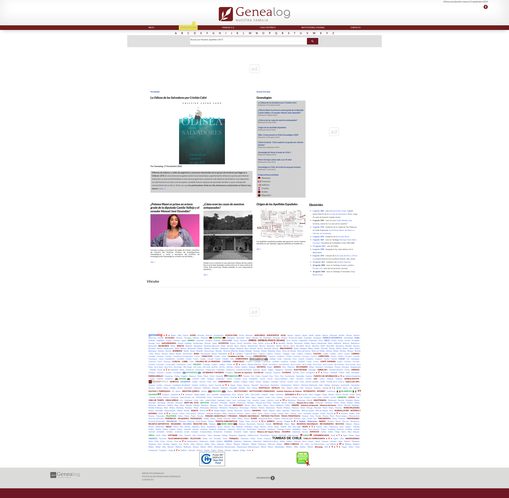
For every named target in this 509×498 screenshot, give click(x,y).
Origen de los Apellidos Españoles (272, 127)
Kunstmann (218, 397)
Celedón (225, 359)
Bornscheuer (209, 351)
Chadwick (309, 359)
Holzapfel (233, 388)
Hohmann (197, 388)
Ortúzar (293, 413)
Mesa (260, 405)
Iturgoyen (165, 395)
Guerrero (151, 385)
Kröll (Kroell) (201, 397)
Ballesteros (355, 343)
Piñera (240, 418)
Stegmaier (233, 435)
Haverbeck (275, 385)
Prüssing (190, 421)
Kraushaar (175, 397)
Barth (323, 346)
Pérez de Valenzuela (156, 418)
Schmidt (151, 432)
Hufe (301, 388)
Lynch (277, 400)
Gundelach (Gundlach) (181, 385)
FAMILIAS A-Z (228, 27)
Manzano (179, 403)
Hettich (159, 388)
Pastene (305, 416)
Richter (151, 427)
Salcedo (356, 427)
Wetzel (263, 447)
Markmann (241, 403)
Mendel (189, 405)
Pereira (325, 416)
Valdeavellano (192, 441)
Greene (290, 382)
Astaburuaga (198, 343)
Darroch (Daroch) (254, 364)
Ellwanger (312, 370)
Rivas (203, 427)
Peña (312, 416)
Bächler (290, 343)
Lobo (201, 400)
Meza (272, 405)
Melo (176, 405)
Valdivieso (238, 441)
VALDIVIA (228, 441)
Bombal (168, 351)
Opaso (247, 413)
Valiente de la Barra (270, 441)
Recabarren (355, 421)
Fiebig (177, 376)
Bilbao (310, 348)
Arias (321, 340)
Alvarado (276, 338)
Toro (210, 439)
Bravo (278, 351)
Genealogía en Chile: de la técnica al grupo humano (279, 167)
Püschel (254, 421)
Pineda (219, 418)
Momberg (179, 408)
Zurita (249, 450)
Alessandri (240, 338)
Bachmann (298, 343)
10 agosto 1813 (319, 262)
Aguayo (290, 335)
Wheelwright (279, 447)
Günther (195, 385)
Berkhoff (240, 348)
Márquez (250, 403)
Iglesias (356, 388)
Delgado (252, 367)
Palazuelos (160, 416)
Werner (203, 447)
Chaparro (318, 359)
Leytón (333, 397)
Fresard (265, 376)
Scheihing (331, 429)
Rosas (270, 427)
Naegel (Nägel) (219, 411)
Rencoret (260, 424)
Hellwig (327, 385)
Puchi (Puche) (201, 421)
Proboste (341, 418)
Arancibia (200, 340)
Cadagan (286, 354)
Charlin (326, 359)
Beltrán (183, 348)
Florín (212, 376)
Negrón (272, 410)
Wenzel (196, 447)
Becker (160, 348)
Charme (334, 359)
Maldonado (332, 400)
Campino (160, 356)
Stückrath (282, 435)
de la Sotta (158, 367)
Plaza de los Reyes (266, 418)
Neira (278, 411)
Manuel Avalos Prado (338, 211)
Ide (351, 388)
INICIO (151, 27)
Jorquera (264, 395)
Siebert (323, 432)
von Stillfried (331, 444)
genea (153, 335)
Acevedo (200, 335)
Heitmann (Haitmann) (309, 385)
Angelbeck (161, 340)
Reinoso (242, 424)
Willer (296, 447)
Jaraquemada (225, 395)
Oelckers (201, 414)
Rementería (251, 424)
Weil (164, 447)
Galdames (169, 379)
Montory (287, 408)
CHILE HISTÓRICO (268, 27)
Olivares (240, 413)
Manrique (152, 403)
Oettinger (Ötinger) (213, 414)
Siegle (337, 432)
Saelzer (319, 427)
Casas (161, 359)
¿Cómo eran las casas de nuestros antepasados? (277, 120)
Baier (330, 343)
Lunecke (255, 400)
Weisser (170, 447)
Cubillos (222, 364)
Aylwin (260, 343)
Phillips (206, 418)
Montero (254, 408)
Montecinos (233, 408)
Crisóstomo (181, 364)
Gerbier (195, 382)
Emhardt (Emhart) (336, 370)
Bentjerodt (224, 348)
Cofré (191, 362)
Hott (283, 388)
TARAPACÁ (152, 438)
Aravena (243, 340)
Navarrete (238, 410)
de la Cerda (306, 364)
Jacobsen (188, 395)
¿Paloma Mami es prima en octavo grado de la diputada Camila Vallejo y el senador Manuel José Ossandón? (174, 207)
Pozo (304, 418)
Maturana (152, 405)
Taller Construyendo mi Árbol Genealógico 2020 (278, 135)
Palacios (151, 416)
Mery (254, 405)
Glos (215, 382)
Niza (331, 410)
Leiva (314, 397)
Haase (232, 385)
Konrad (152, 397)
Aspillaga (188, 343)
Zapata (206, 450)
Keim (311, 395)
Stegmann (242, 435)
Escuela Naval (343, 237)
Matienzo (328, 403)
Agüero (297, 335)
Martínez (291, 403)
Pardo (193, 416)
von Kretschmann (317, 444)
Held (320, 385)
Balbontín (337, 343)
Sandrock (212, 429)
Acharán (209, 335)
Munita (151, 411)
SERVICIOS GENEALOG (153, 473)
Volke (307, 444)
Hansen (246, 385)
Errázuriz (160, 373)
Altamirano (267, 338)
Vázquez (333, 441)
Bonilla (186, 351)
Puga (248, 421)
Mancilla (341, 400)
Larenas (280, 397)
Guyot (211, 385)
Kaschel (304, 395)
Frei (252, 376)
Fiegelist (184, 376)
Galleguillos (220, 379)
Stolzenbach (265, 435)
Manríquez (161, 403)
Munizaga (159, 410)
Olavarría (231, 413)
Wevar (270, 447)
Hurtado (326, 388)
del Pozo (215, 367)
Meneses (213, 405)
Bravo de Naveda (289, 351)
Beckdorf (151, 348)
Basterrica (340, 346)
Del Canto (197, 367)
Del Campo (187, 367)
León (320, 397)
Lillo (357, 397)
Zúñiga (242, 450)
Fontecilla (219, 376)
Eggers (271, 370)
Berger (232, 348)
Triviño (259, 439)
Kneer (352, 395)
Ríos (181, 427)
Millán (287, 405)
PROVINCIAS (171, 421)
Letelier (326, 397)
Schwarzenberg (206, 432)
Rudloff (283, 427)
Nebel (265, 410)
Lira (181, 400)
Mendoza (204, 405)
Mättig (357, 403)
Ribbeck (349, 424)
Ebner (181, 370)
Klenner (331, 395)
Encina (347, 370)
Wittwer (310, 447)
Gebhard (339, 379)
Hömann (242, 388)
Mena (182, 405)
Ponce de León (287, 418)
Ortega (280, 414)
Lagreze (260, 397)
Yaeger (344, 447)
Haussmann (264, 385)
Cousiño (151, 364)
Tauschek (162, 439)
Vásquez (325, 441)
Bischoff (324, 348)
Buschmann (187, 354)
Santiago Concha (283, 429)
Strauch (274, 435)
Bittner (338, 348)
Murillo (186, 410)
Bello (177, 348)
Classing (167, 362)
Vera (159, 444)
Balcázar (346, 343)
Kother (159, 397)
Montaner (214, 408)
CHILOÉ (342, 359)
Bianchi (275, 348)
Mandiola (349, 400)
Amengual (317, 338)
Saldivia (158, 429)
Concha (249, 362)
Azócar (267, 343)
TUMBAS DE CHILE (188, 27)
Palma (180, 416)
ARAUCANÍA (227, 340)
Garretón (299, 379)
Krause (166, 397)
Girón (209, 382)
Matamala (319, 403)
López (228, 400)
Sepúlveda (296, 432)
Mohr (166, 408)
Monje (196, 408)
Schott (186, 432)
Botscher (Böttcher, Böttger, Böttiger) (237, 351)
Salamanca (333, 427)
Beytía (260, 348)
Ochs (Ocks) (191, 414)
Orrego (273, 413)
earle (246, 432)
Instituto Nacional (344, 262)
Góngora (266, 382)
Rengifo (268, 424)
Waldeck (356, 444)
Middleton (280, 405)
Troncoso (267, 439)
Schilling (348, 429)
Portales (297, 418)
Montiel (279, 408)
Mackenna (292, 400)
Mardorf (232, 403)
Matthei (350, 403)
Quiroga (279, 421)
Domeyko (319, 367)
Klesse (338, 395)
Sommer (188, 435)
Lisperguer (189, 400)
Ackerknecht (218, 335)
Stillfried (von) (253, 435)
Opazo (254, 413)
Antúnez (176, 340)
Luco (234, 400)
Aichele (341, 335)
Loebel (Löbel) (210, 400)
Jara (208, 394)
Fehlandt (333, 373)
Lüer (249, 400)
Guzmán (218, 385)
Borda (192, 351)
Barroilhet (300, 346)
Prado (309, 418)
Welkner (178, 447)
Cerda (279, 359)
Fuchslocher (290, 376)
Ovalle (322, 413)
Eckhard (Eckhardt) (243, 370)
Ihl (173, 391)
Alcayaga (187, 338)
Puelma (211, 421)
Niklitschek (295, 411)
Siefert (330, 432)
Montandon (204, 408)
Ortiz (287, 414)
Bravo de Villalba (318, 351)
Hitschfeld (188, 388)
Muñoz (179, 410)
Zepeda (235, 450)
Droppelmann (355, 367)
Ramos (338, 421)
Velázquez (152, 444)
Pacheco (344, 413)
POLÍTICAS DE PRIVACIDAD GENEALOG (161, 476)
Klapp (324, 395)
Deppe (269, 367)
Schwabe (194, 432)
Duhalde (153, 370)
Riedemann (160, 427)
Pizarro (246, 418)
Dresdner (345, 367)
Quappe (287, 421)
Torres (225, 439)
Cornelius (301, 362)
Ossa (300, 413)
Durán (160, 370)
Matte (343, 403)
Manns (356, 400)
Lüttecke (270, 400)
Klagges (318, 395)
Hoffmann (206, 388)
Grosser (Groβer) (312, 382)
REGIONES (187, 424)
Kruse (209, 397)
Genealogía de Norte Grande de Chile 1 (274, 152)
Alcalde (160, 338)
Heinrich (296, 385)
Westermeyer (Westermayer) (248, 447)
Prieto (334, 418)
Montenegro (244, 408)
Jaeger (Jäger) (199, 395)
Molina (172, 408)
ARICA (327, 340)
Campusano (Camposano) (183, 356)
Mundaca (338, 408)
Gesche (202, 382)
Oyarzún (330, 413)
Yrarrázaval (152, 450)
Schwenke (228, 432)
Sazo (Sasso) (313, 429)
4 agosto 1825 (318, 240)
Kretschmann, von (187, 397)
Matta (336, 403)
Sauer (304, 429)
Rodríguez (249, 427)
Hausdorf (254, 385)
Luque (262, 400)
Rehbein (212, 424)
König (358, 395)
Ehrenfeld (288, 370)
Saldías (151, 429)
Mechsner (161, 405)
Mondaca (188, 408)
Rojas (256, 427)
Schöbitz (169, 432)
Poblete (277, 418)
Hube (296, 388)
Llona (196, 400)
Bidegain (303, 348)
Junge (271, 395)
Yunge (170, 450)
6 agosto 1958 (318, 249)
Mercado (227, 405)
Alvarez (284, 338)
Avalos (232, 343)
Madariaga (301, 400)
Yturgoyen (163, 450)
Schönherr (179, 432)
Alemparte (231, 338)
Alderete (196, 338)
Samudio (187, 429)
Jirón (247, 394)
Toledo (204, 439)
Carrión (333, 356)
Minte (340, 405)
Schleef (356, 429)
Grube (322, 382)
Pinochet (227, 419)
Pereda (318, 416)
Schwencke (217, 432)
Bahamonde (322, 343)
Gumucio (167, 385)
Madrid (309, 400)
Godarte (236, 382)
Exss (303, 373)
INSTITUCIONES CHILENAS (313, 27)
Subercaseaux (293, 435)
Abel (179, 335)
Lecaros (307, 397)
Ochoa (181, 413)
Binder (317, 348)
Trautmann (244, 439)
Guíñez (159, 385)
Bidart (296, 348)
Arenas (294, 340)
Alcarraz (179, 338)
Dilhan (311, 367)
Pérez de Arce (354, 416)
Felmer (341, 373)
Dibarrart (291, 367)
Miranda (347, 405)
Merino (247, 405)
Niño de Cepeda (308, 410)
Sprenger (216, 435)
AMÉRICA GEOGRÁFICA (332, 338)
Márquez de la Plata (263, 403)
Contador (257, 362)
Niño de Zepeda (322, 410)
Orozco (266, 413)
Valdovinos (247, 441)
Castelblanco (170, 359)
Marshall (276, 403)
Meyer (266, 405)
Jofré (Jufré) (255, 395)
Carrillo (340, 356)
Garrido (308, 379)
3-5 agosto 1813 (319, 246)
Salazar (348, 427)
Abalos (173, 335)
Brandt (263, 351)
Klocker (345, 395)
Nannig (230, 411)
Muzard (202, 410)
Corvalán (355, 361)
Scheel (323, 429)
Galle (203, 379)
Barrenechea (253, 346)
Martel (284, 403)
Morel (325, 408)
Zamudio (191, 450)
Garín (292, 379)
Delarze (244, 367)
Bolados (161, 351)
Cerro (295, 359)
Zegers (213, 450)
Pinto (234, 418)
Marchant (214, 403)
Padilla (351, 413)
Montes (262, 408)
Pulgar (241, 421)
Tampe (351, 435)
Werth (210, 447)
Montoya (295, 408)
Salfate (165, 429)
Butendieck (223, 354)
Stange (224, 435)
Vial (180, 444)
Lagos (253, 397)
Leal (300, 397)
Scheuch (340, 429)
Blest (352, 348)
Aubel (214, 343)
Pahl (357, 414)
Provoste (182, 421)
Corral (309, 362)
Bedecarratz (169, 348)
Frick (276, 376)
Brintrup (343, 351)
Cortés (339, 362)
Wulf (326, 447)
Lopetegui (221, 400)
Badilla (307, 343)
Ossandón (307, 413)
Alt (261, 338)
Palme (186, 416)
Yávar (357, 447)
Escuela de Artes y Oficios (347, 256)
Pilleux (213, 418)
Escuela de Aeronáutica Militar (340, 214)
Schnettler (160, 432)
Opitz (260, 414)
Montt (302, 408)
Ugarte (335, 439)
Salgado (172, 429)
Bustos (214, 354)
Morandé (317, 408)
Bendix (200, 348)
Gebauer (330, 379)
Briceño (329, 351)
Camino (347, 354)
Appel (183, 340)
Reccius (346, 421)
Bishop (332, 348)
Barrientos (271, 346)
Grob (302, 382)
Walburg (348, 444)
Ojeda (224, 413)
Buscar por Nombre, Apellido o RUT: (206, 39)
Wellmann (187, 447)
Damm (243, 364)
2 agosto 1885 (318, 211)
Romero (263, 427)
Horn (248, 388)
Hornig (254, 388)
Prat (315, 418)
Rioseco (188, 427)
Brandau (256, 351)
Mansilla (170, 403)
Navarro (247, 410)
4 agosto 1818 (318, 237)
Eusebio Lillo (317, 268)
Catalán (203, 359)
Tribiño (252, 439)
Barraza (243, 346)
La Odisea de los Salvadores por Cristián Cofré (277, 103)
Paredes (200, 416)
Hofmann (215, 388)
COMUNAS (226, 361)
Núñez (160, 413)
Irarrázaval (331, 391)
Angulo (169, 340)
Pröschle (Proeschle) (156, 421)
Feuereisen (169, 376)
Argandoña (303, 340)
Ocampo (174, 413)
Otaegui (315, 413)
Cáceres (278, 354)
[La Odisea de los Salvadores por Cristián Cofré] (201, 132)
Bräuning (271, 351)
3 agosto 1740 (318, 227)
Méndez (197, 405)
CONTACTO (355, 27)
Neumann (286, 411)
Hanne (239, 385)
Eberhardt (174, 370)
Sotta (210, 435)
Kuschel (234, 397)
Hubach (289, 388)
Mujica (331, 408)
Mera (221, 405)
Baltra (173, 346)
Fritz (282, 376)
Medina (170, 405)
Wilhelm (289, 447)
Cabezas (261, 354)
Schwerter (237, 432)
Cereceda (287, 359)
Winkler (303, 447)
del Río (222, 367)
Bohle (357, 348)
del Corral (206, 367)
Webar (158, 447)
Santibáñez (296, 429)
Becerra (356, 346)
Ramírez (331, 421)
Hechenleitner (286, 385)
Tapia (357, 435)
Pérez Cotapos (341, 416)
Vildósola (220, 444)
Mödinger (355, 405)
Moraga (310, 408)
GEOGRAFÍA (185, 382)
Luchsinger (241, 400)
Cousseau (160, 364)
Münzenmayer (169, 411)
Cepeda (272, 359)
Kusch (226, 397)
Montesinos (270, 408)
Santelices (271, 429)
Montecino (223, 408)
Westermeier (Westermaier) (224, 447)
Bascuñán (330, 346)
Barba (223, 346)
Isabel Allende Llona (344, 220)
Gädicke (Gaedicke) (353, 376)
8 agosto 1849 (318, 256)
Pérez (332, 416)
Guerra (341, 382)
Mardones (224, 403)
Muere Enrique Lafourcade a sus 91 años (274, 159)
